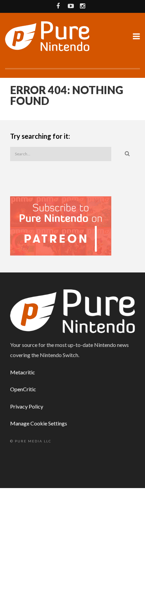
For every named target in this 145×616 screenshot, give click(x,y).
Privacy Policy (26, 406)
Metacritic (22, 372)
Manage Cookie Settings (38, 423)
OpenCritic (23, 389)
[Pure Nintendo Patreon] (60, 225)
